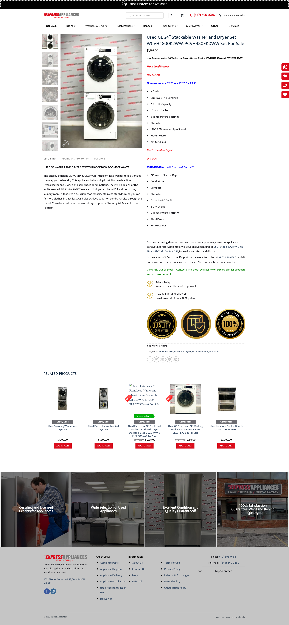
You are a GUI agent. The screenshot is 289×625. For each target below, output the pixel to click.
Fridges (70, 25)
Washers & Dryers (96, 25)
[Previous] (66, 91)
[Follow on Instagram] (53, 591)
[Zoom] (65, 143)
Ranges (147, 25)
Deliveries (106, 598)
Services (234, 25)
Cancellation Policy (175, 587)
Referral (137, 581)
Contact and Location (234, 15)
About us (137, 562)
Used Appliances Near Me (113, 590)
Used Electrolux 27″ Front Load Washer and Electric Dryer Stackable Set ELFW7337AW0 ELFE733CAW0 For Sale (144, 431)
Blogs (135, 575)
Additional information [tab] (75, 159)
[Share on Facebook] (150, 359)
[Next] (137, 91)
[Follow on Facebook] (47, 591)
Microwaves (193, 25)
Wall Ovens (169, 25)
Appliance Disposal (111, 569)
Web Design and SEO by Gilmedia (230, 617)
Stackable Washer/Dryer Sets (205, 351)
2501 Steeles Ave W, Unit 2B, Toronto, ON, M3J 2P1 (64, 581)
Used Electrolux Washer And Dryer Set (103, 428)
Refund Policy (172, 581)
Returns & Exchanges (176, 575)
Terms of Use (172, 562)
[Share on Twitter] (156, 359)
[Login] (171, 15)
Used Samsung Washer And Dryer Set (62, 428)
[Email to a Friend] (163, 359)
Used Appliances (165, 351)
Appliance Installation (113, 581)
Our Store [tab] (100, 159)
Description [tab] (50, 159)
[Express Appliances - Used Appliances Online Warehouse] (61, 15)
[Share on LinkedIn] (176, 359)
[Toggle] (200, 571)
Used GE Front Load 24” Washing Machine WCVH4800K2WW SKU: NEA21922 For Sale (185, 430)
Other (214, 25)
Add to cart (62, 445)
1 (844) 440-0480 (229, 562)
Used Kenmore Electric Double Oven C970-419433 (226, 428)
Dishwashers (125, 25)
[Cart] (182, 15)
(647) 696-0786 (204, 15)
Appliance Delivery (111, 575)
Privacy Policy (172, 569)
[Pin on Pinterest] (169, 359)
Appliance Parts (109, 562)
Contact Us (138, 569)
